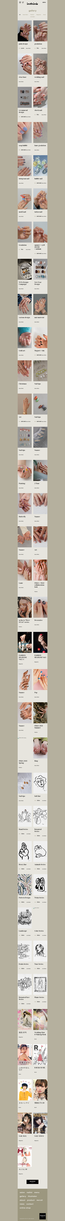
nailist (29, 1192)
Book (44, 14)
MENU (44, 2)
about (22, 1200)
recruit (40, 1200)
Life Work (32, 16)
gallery (23, 1196)
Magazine (38, 14)
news (22, 1204)
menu (36, 1192)
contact (29, 1204)
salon (22, 1192)
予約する (32, 1182)
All (19, 14)
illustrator (32, 1196)
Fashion (32, 14)
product (31, 1200)
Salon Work (25, 14)
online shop (25, 1208)
